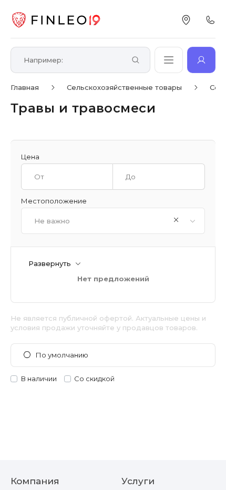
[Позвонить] (210, 20)
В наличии (39, 379)
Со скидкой (94, 379)
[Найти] (135, 60)
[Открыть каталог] (169, 60)
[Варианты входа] (201, 60)
